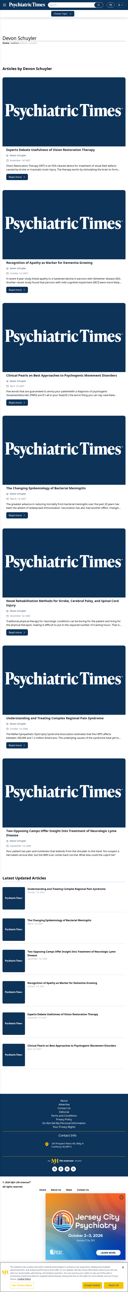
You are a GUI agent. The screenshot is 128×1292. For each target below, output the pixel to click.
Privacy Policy (64, 1119)
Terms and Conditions (64, 1115)
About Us (56, 1189)
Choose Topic (60, 13)
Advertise (64, 1104)
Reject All (114, 1285)
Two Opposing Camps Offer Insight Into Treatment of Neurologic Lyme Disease (71, 953)
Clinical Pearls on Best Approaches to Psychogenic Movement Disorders (71, 1045)
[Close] (123, 1267)
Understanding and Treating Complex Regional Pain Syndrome (66, 889)
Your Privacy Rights (64, 1127)
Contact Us (64, 1108)
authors (15, 42)
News (69, 1189)
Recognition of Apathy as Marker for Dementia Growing (62, 983)
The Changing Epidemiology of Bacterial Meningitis (59, 920)
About (64, 1100)
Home (5, 42)
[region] (64, 1277)
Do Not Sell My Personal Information (64, 1123)
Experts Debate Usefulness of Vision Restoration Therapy (62, 1014)
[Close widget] (121, 1197)
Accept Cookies (92, 1285)
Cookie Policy (24, 1279)
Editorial (64, 1112)
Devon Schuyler (18, 155)
